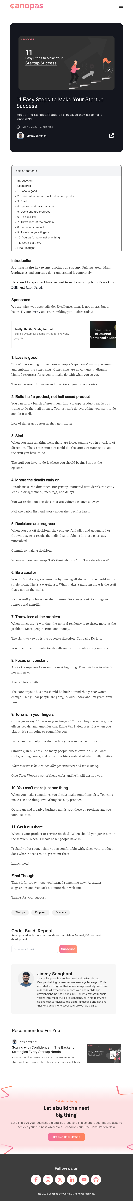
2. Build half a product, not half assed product (46, 196)
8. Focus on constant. (31, 227)
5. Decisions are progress (33, 211)
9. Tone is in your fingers (33, 232)
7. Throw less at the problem (35, 222)
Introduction (25, 180)
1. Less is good (27, 191)
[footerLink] (36, 1179)
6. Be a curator (26, 217)
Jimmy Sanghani (54, 973)
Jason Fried (34, 287)
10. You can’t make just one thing (38, 237)
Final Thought (26, 248)
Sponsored (24, 186)
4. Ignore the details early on (35, 206)
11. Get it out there (29, 243)
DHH (14, 287)
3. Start (22, 201)
